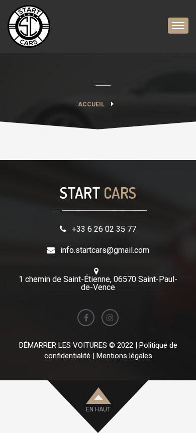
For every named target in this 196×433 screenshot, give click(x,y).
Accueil (91, 104)
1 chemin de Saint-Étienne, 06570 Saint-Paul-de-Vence (98, 283)
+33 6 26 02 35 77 (104, 229)
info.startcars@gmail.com (104, 250)
